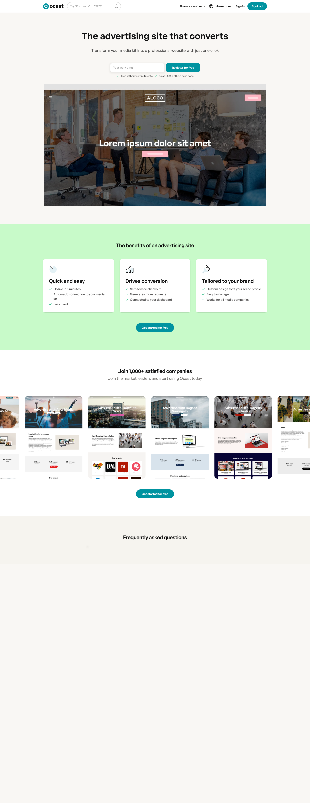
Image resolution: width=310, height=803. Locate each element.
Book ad (257, 6)
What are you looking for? (85, 3)
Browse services (191, 6)
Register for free (183, 67)
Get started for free (155, 327)
